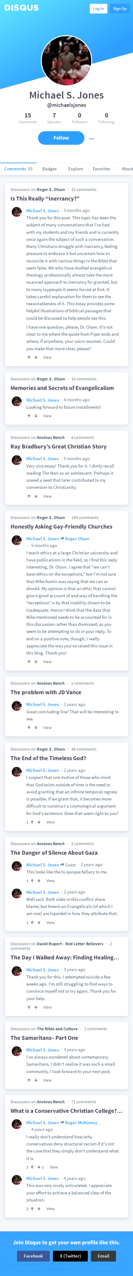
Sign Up (120, 8)
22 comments (84, 189)
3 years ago (74, 969)
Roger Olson (77, 538)
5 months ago (76, 458)
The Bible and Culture (57, 1028)
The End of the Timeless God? (48, 758)
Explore (75, 169)
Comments (18, 169)
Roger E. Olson (51, 189)
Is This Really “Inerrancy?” (45, 198)
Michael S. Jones (42, 210)
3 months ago (76, 210)
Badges (49, 169)
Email (103, 1256)
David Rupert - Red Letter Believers (70, 943)
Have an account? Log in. (66, 1268)
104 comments (85, 517)
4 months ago (76, 400)
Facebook (33, 1256)
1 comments (82, 683)
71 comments (83, 1101)
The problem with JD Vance (46, 692)
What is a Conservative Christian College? (67, 1110)
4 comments (82, 437)
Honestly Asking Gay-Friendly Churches (61, 526)
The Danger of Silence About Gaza (54, 852)
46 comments (84, 749)
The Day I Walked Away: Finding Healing (65, 957)
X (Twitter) (70, 1256)
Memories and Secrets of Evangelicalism (62, 387)
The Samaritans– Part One (44, 1037)
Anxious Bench (51, 437)
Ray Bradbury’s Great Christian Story (59, 446)
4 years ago (41, 1129)
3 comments (82, 843)
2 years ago (74, 704)
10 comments (84, 379)
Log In (98, 8)
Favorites (101, 169)
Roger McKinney (81, 1122)
